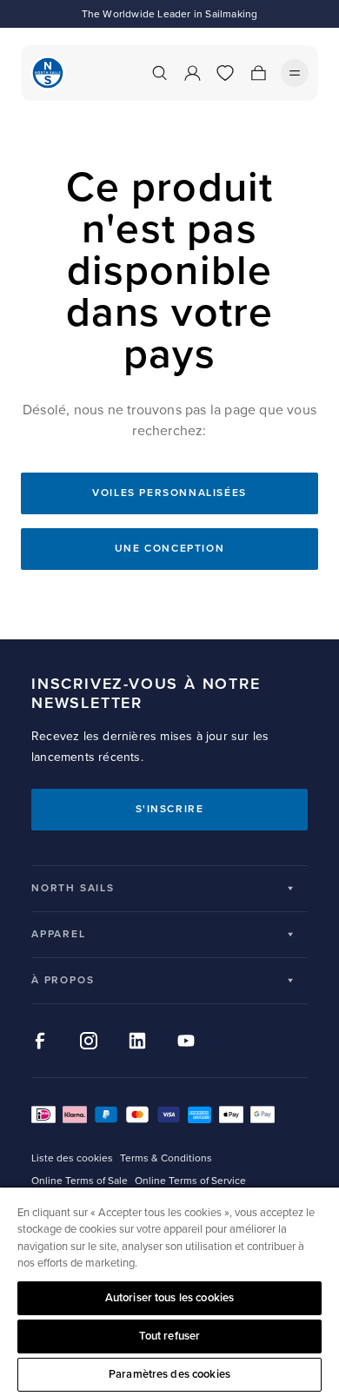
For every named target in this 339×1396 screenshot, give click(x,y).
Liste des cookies (72, 1158)
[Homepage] (47, 73)
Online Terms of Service (190, 1181)
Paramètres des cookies (169, 1374)
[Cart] (258, 73)
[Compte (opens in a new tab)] (192, 73)
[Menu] (295, 73)
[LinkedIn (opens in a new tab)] (137, 1040)
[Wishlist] (225, 73)
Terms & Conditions (166, 1158)
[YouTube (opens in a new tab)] (186, 1040)
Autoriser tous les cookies (169, 1298)
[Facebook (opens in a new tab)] (40, 1040)
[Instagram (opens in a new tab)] (88, 1040)
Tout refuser (170, 1336)
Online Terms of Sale (79, 1181)
